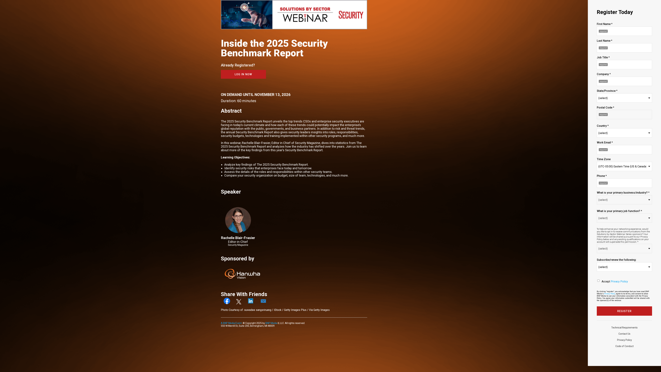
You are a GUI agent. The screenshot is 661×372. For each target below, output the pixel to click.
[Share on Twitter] (239, 303)
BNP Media (271, 323)
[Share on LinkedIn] (251, 303)
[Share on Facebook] (227, 303)
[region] (294, 15)
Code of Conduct (624, 346)
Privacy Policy (619, 281)
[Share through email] (263, 303)
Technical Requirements (624, 327)
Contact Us (624, 333)
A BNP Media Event (231, 323)
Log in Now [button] (243, 74)
